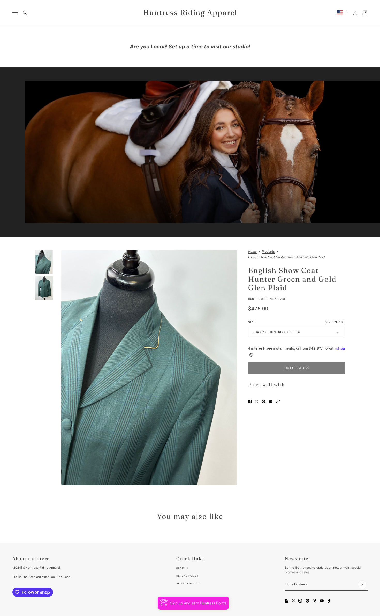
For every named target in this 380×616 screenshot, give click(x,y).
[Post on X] (256, 401)
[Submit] (362, 584)
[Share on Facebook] (250, 401)
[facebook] (287, 601)
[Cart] (365, 13)
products (268, 251)
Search (182, 568)
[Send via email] (270, 401)
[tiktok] (329, 601)
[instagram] (300, 601)
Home (252, 251)
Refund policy (187, 575)
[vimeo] (314, 601)
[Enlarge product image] (149, 367)
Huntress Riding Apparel (267, 299)
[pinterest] (307, 601)
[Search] (25, 13)
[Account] (355, 13)
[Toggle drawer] (15, 12)
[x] (293, 600)
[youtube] (322, 601)
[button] (278, 401)
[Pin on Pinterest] (263, 401)
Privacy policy (188, 583)
